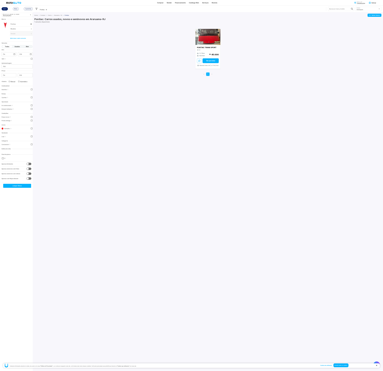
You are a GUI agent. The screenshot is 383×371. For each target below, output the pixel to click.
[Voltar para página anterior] (203, 74)
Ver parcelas (210, 61)
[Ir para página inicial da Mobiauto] (13, 3)
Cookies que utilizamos (326, 365)
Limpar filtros (17, 186)
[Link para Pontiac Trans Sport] (207, 37)
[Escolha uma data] (14, 54)
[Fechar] (376, 365)
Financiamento (180, 3)
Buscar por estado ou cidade (11, 14)
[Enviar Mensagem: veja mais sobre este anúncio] (199, 60)
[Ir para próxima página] (211, 74)
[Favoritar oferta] (217, 31)
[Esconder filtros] (36, 9)
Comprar (160, 3)
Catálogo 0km (194, 3)
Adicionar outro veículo (18, 38)
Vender (169, 3)
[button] (5, 8)
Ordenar (358, 7)
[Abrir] (30, 14)
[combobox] (15, 16)
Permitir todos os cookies (341, 365)
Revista (214, 3)
